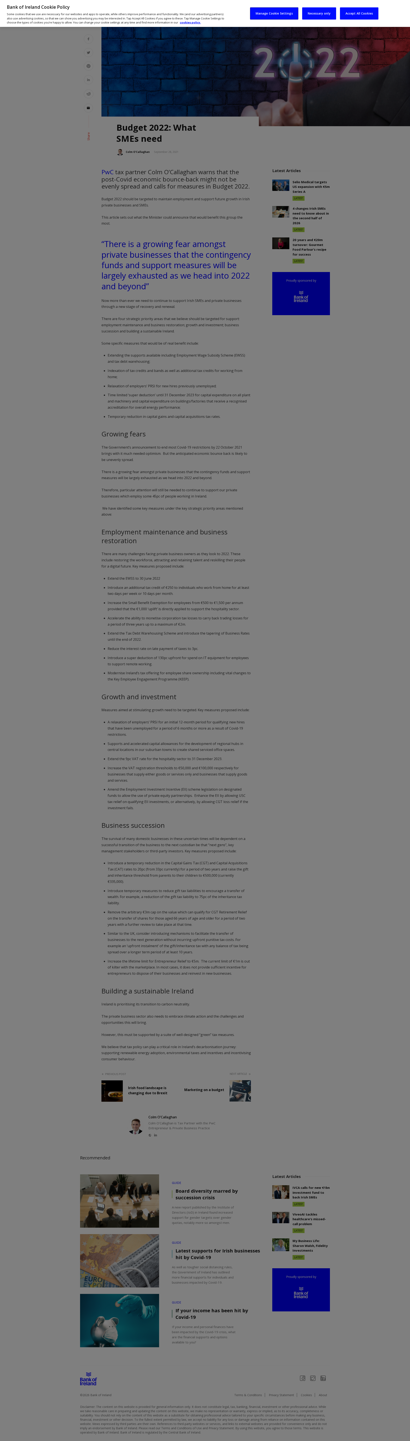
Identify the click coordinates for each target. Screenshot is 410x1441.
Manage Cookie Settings (274, 13)
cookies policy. (190, 22)
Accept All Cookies (359, 13)
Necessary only (319, 13)
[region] (205, 13)
